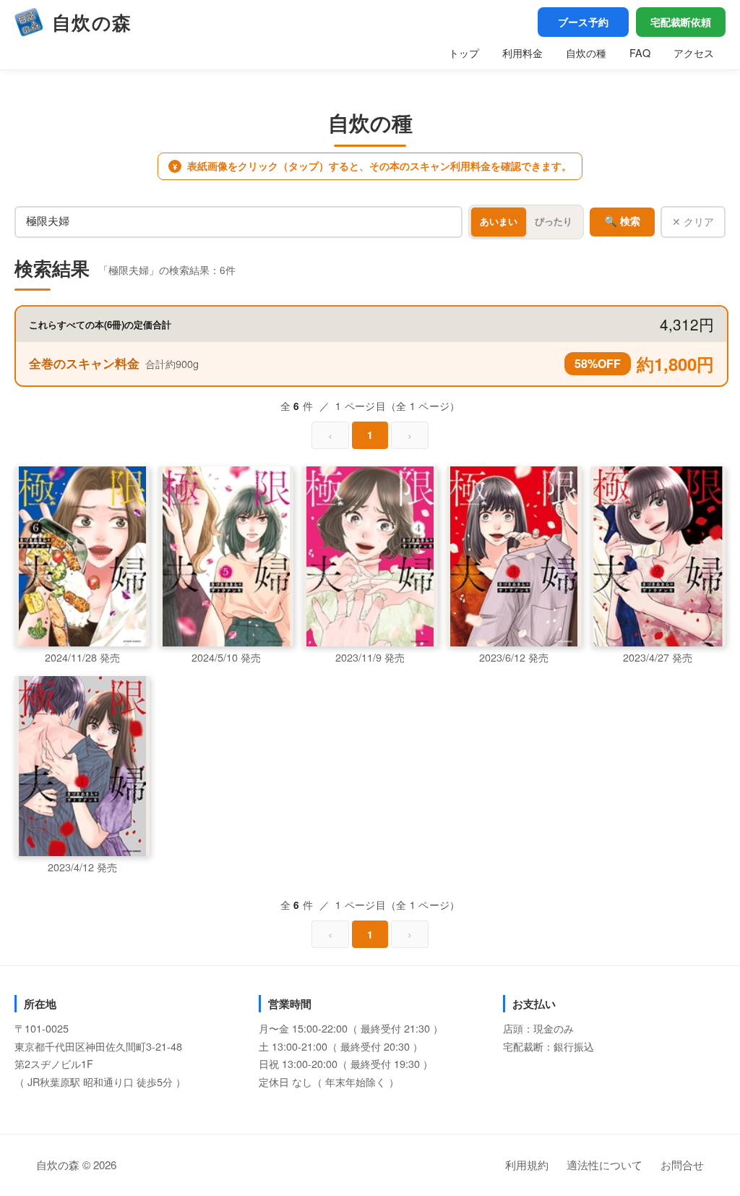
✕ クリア (693, 221)
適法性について (604, 1164)
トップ (464, 52)
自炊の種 (586, 52)
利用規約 (526, 1164)
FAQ (639, 52)
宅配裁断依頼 (680, 21)
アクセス (694, 52)
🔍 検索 (622, 221)
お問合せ (682, 1164)
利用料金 (522, 52)
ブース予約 (583, 21)
